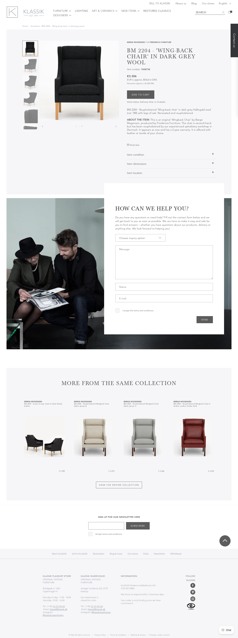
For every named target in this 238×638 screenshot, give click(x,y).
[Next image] (116, 126)
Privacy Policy (100, 635)
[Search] (223, 12)
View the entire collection (119, 484)
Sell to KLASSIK (80, 553)
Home (25, 26)
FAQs (146, 553)
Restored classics (157, 10)
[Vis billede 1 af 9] (30, 48)
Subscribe (138, 525)
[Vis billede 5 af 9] (30, 115)
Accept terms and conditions (108, 534)
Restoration (98, 553)
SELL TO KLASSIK (160, 3)
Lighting (81, 10)
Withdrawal (175, 553)
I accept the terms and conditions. (138, 310)
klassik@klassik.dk (58, 609)
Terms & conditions (118, 635)
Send (204, 319)
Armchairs (35, 26)
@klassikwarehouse (101, 612)
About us (181, 3)
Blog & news (116, 553)
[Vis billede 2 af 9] (30, 65)
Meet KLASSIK (59, 553)
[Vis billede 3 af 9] (30, 82)
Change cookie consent (159, 635)
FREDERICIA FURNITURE (160, 42)
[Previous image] (42, 126)
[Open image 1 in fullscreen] (79, 80)
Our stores (208, 3)
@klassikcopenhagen (53, 615)
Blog (194, 3)
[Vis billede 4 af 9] (30, 99)
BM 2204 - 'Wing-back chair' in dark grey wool (63, 26)
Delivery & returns (138, 635)
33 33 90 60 (59, 606)
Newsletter (159, 553)
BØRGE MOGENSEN (136, 42)
